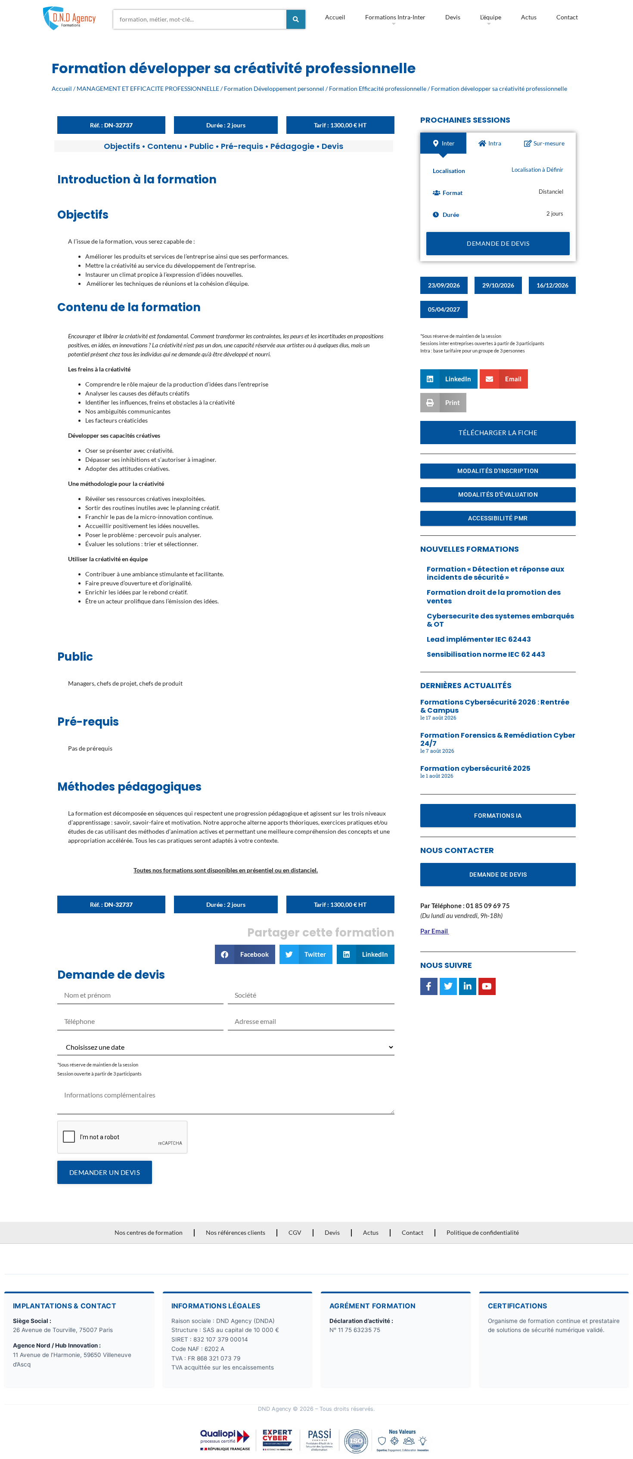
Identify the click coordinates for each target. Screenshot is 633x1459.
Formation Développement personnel (274, 88)
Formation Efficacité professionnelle (377, 88)
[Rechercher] (295, 19)
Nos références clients (235, 1232)
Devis (452, 17)
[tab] (443, 143)
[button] (245, 954)
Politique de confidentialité (483, 1232)
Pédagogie (292, 146)
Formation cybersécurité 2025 (475, 768)
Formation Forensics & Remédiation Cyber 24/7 (497, 739)
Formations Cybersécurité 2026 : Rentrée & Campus (494, 706)
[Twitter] (448, 986)
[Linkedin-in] (467, 986)
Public (201, 146)
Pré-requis (242, 146)
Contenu (164, 146)
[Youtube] (487, 986)
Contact (567, 17)
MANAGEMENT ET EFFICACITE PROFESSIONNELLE (148, 88)
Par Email (434, 931)
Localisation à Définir (537, 170)
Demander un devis (104, 1172)
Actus (529, 17)
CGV (295, 1232)
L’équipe (490, 17)
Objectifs (122, 146)
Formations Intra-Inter (395, 17)
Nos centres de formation (149, 1232)
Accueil (335, 17)
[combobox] (199, 19)
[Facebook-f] (429, 986)
